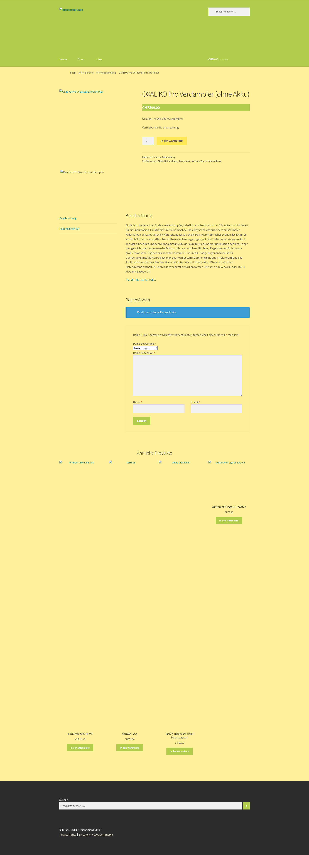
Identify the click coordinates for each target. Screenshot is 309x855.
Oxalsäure (184, 161)
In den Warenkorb (172, 140)
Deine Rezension (144, 353)
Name (137, 402)
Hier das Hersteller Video (141, 280)
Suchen (63, 799)
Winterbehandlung (210, 161)
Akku (160, 161)
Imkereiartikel (86, 72)
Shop (81, 59)
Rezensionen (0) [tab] (69, 228)
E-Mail (195, 402)
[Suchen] (246, 805)
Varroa (195, 161)
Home (63, 59)
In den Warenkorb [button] (80, 747)
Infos (99, 59)
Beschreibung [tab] (67, 218)
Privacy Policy (67, 834)
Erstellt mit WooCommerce (96, 834)
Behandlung (171, 161)
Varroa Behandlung (106, 72)
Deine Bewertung (144, 343)
